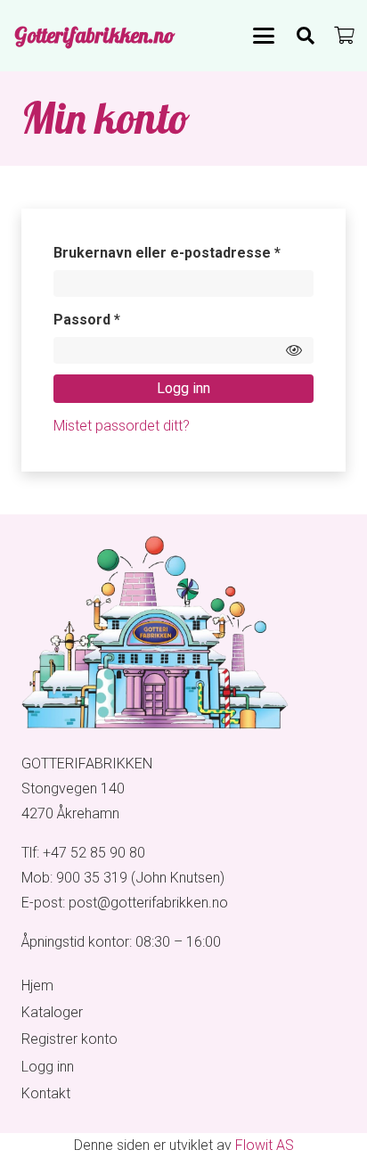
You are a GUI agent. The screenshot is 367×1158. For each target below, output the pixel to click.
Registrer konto (69, 1039)
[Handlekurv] (344, 35)
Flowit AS (264, 1145)
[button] (263, 35)
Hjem (37, 985)
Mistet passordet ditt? (121, 425)
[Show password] (294, 350)
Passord (114, 319)
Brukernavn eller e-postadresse (183, 252)
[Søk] (305, 35)
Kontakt (45, 1093)
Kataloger (52, 1012)
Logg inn (183, 388)
